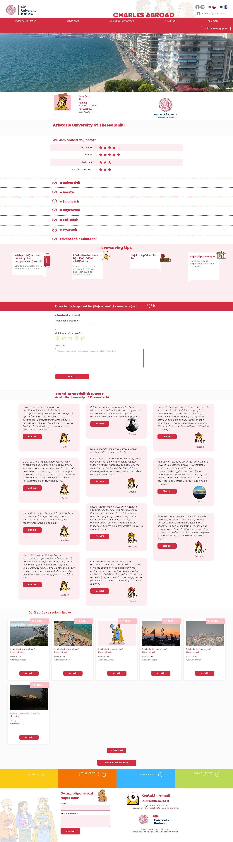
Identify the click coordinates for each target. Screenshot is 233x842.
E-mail (63, 804)
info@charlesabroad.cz (155, 800)
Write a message (68, 814)
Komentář (60, 345)
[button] (72, 21)
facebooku (154, 808)
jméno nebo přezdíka (66, 321)
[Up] (54, 183)
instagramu (172, 808)
